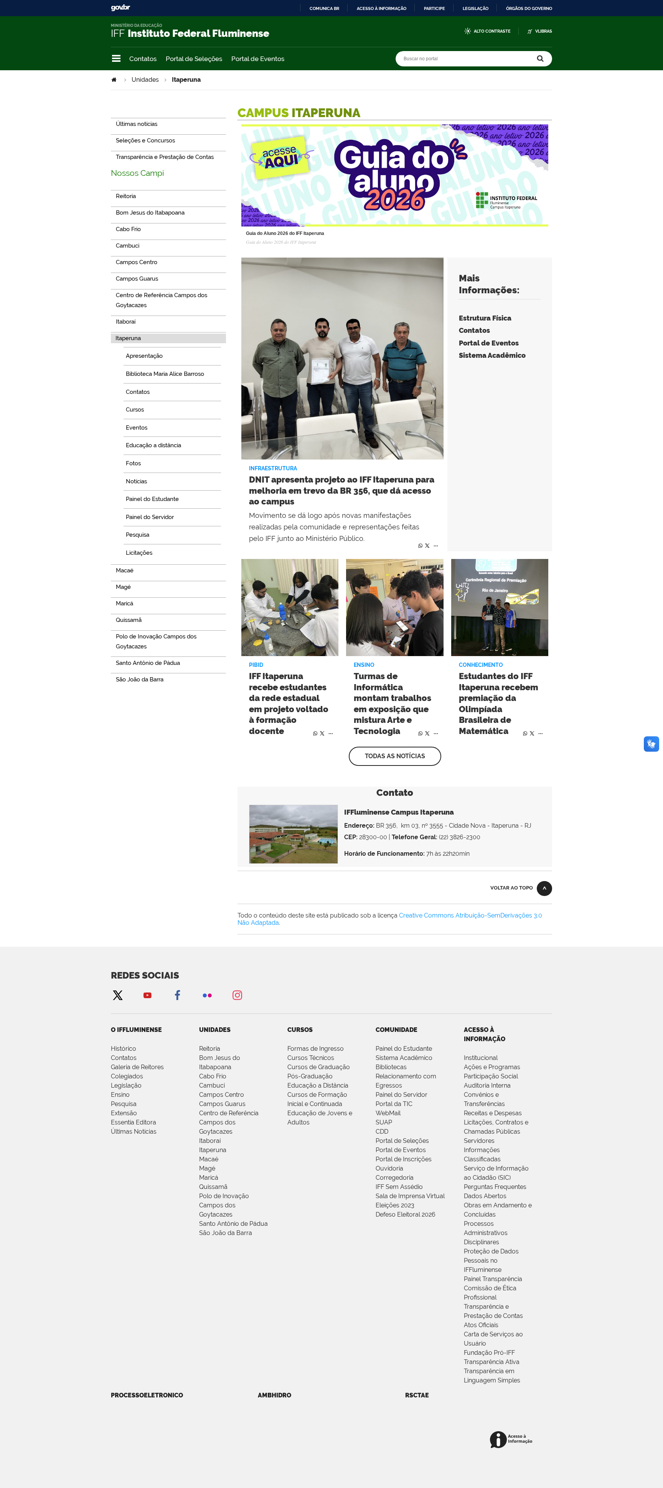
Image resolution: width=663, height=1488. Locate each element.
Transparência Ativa (492, 1362)
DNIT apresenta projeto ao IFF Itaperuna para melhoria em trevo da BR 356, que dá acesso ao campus (341, 490)
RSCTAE (417, 1395)
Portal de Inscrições (404, 1159)
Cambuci (212, 1085)
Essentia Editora (133, 1122)
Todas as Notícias (395, 756)
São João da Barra (225, 1233)
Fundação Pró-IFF (489, 1352)
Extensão (124, 1113)
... (436, 544)
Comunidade (396, 1029)
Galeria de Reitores (137, 1067)
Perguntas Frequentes (495, 1186)
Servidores (479, 1140)
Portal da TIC (394, 1104)
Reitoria (209, 1048)
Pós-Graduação (310, 1076)
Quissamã (213, 1186)
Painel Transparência (493, 1279)
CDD (382, 1131)
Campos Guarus (222, 1104)
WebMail (388, 1113)
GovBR (120, 8)
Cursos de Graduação (318, 1067)
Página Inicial (115, 79)
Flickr (207, 995)
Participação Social (491, 1076)
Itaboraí (210, 1140)
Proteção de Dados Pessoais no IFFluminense (491, 1260)
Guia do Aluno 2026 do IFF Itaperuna (285, 233)
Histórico (123, 1048)
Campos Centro (221, 1094)
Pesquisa (124, 1104)
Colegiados (127, 1076)
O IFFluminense (136, 1029)
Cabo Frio (212, 1076)
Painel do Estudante (404, 1048)
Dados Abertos (485, 1196)
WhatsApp (419, 545)
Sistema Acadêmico (492, 355)
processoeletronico (147, 1395)
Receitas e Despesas (493, 1113)
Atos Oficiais (481, 1325)
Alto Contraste (492, 31)
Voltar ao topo (511, 888)
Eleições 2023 (395, 1205)
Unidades (145, 79)
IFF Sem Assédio (399, 1186)
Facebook (177, 995)
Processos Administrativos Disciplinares (486, 1233)
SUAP (384, 1122)
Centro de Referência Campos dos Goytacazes (229, 1122)
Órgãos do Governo (529, 8)
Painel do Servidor (401, 1094)
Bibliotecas (391, 1067)
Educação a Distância (317, 1085)
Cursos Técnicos (310, 1057)
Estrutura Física (485, 318)
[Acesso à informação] (512, 1440)
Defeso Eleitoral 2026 (405, 1214)
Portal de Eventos (257, 59)
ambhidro (274, 1395)
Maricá (208, 1177)
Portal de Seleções (194, 59)
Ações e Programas (492, 1067)
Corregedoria (395, 1177)
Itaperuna (212, 1150)
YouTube (147, 995)
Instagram (237, 995)
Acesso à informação (381, 8)
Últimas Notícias (134, 1131)
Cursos (300, 1029)
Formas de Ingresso (315, 1048)
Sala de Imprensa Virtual (410, 1196)
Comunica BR (324, 8)
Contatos (143, 59)
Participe (434, 8)
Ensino (120, 1094)
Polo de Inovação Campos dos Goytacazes (224, 1205)
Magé (207, 1168)
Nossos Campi (137, 173)
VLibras (543, 31)
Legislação (475, 8)
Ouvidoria (389, 1168)
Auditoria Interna (487, 1085)
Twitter (427, 545)
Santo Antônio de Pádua (233, 1223)
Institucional (481, 1057)
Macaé (208, 1159)
